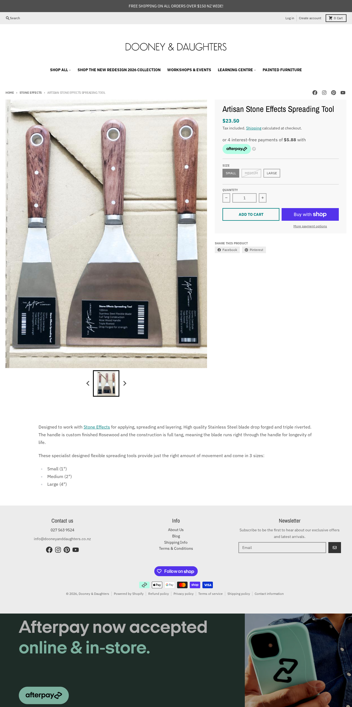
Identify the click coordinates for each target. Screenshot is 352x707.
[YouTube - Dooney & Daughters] (342, 92)
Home (10, 93)
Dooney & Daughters (94, 594)
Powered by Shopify (129, 594)
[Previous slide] (88, 383)
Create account (310, 18)
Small (231, 173)
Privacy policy (184, 594)
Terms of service (210, 594)
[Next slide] (124, 383)
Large (272, 173)
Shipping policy (238, 594)
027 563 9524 (62, 530)
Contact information (269, 594)
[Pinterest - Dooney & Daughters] (333, 92)
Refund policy (158, 594)
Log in (289, 18)
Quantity (230, 190)
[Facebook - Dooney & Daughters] (314, 92)
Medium (251, 173)
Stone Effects (31, 93)
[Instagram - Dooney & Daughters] (324, 92)
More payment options (310, 226)
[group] (106, 383)
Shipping (253, 128)
